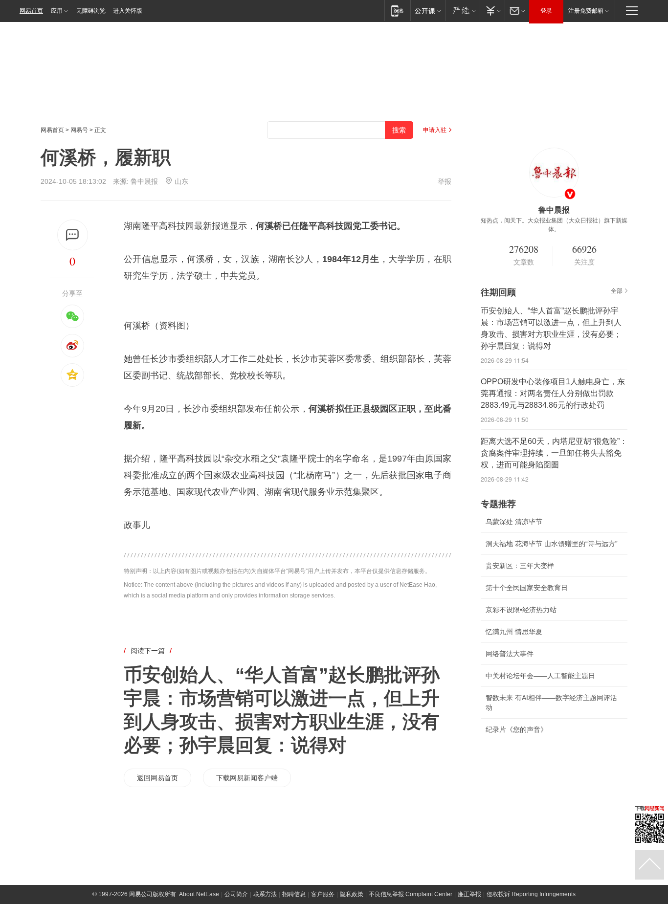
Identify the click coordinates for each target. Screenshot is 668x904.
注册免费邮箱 (585, 10)
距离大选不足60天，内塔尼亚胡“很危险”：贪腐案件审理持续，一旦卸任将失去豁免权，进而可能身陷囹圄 (554, 453)
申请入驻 (434, 130)
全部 (617, 290)
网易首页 (31, 10)
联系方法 (265, 894)
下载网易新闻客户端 (247, 778)
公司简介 (236, 894)
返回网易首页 (157, 778)
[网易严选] (462, 10)
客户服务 (322, 894)
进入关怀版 (127, 10)
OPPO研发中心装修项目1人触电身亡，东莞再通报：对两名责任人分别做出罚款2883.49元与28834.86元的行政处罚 (553, 393)
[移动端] (397, 10)
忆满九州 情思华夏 (514, 632)
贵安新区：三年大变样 (520, 566)
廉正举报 (469, 894)
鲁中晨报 (144, 181)
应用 (57, 10)
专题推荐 (498, 504)
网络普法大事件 (510, 654)
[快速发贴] (72, 235)
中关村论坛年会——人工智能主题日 (540, 676)
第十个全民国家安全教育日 (527, 588)
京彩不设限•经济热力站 (521, 610)
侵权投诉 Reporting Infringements (531, 894)
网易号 (79, 130)
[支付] (492, 10)
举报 (444, 181)
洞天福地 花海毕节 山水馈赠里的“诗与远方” (552, 544)
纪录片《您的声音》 (516, 729)
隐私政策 (351, 894)
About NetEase (199, 894)
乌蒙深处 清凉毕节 (514, 522)
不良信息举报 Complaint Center (410, 894)
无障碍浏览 (91, 10)
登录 (546, 10)
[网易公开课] (427, 10)
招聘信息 (294, 894)
